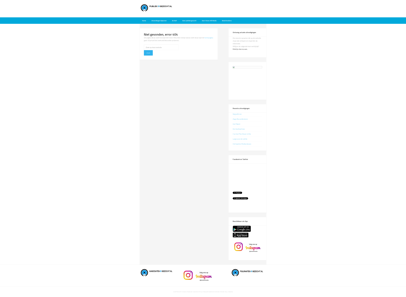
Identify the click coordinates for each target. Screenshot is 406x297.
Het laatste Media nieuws (242, 144)
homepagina (208, 38)
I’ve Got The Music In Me (242, 134)
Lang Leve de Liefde (240, 139)
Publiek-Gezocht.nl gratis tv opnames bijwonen (156, 8)
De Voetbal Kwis (239, 129)
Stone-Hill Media (226, 292)
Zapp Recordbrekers (240, 119)
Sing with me (237, 114)
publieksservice (209, 292)
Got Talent (236, 124)
